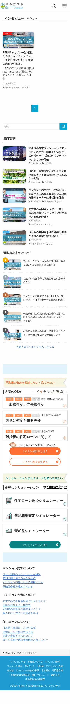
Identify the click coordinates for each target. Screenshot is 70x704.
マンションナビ (17, 662)
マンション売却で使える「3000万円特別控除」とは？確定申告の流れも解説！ (44, 298)
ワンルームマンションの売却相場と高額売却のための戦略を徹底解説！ (44, 263)
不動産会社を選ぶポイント (18, 586)
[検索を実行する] (63, 126)
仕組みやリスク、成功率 (17, 605)
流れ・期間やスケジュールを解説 (22, 574)
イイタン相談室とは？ (35, 451)
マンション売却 (52, 662)
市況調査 (45, 670)
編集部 (10, 670)
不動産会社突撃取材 (20, 675)
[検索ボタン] (53, 5)
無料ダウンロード (40, 675)
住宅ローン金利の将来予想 (18, 631)
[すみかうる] (11, 5)
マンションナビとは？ (35, 544)
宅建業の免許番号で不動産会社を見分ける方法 (44, 280)
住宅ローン (29, 666)
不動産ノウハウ (35, 662)
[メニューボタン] (64, 5)
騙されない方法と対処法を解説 (20, 613)
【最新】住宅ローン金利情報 (19, 627)
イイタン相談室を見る (35, 462)
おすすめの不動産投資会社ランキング (24, 601)
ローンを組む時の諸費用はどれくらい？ (25, 639)
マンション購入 (14, 666)
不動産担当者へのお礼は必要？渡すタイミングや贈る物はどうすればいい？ (44, 333)
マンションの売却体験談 (27, 670)
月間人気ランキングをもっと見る (35, 346)
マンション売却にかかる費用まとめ (23, 582)
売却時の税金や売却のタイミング (22, 609)
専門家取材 (57, 670)
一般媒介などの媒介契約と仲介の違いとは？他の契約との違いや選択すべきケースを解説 (44, 317)
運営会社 (55, 675)
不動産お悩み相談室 (35, 679)
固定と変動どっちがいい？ (18, 635)
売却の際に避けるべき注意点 (19, 578)
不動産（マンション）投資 (50, 666)
